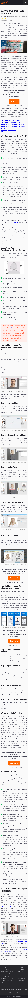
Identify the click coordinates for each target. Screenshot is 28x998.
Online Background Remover (7, 976)
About (21, 976)
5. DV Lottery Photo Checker (8, 130)
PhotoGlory (21, 971)
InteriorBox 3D (21, 969)
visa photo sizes (6, 906)
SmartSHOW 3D (7, 969)
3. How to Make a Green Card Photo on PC (12, 124)
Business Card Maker (7, 982)
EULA (25, 989)
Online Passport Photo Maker (7, 978)
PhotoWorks (7, 967)
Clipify (21, 973)
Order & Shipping (4, 989)
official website (14, 222)
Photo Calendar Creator (7, 971)
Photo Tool (11, 327)
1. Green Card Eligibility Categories (10, 120)
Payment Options (13, 989)
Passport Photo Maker (7, 973)
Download (13, 578)
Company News (21, 978)
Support (21, 982)
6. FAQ (2, 132)
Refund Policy (20, 989)
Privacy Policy (11, 992)
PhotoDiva (21, 967)
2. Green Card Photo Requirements (10, 122)
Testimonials (21, 980)
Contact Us (17, 992)
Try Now (13, 101)
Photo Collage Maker (7, 980)
